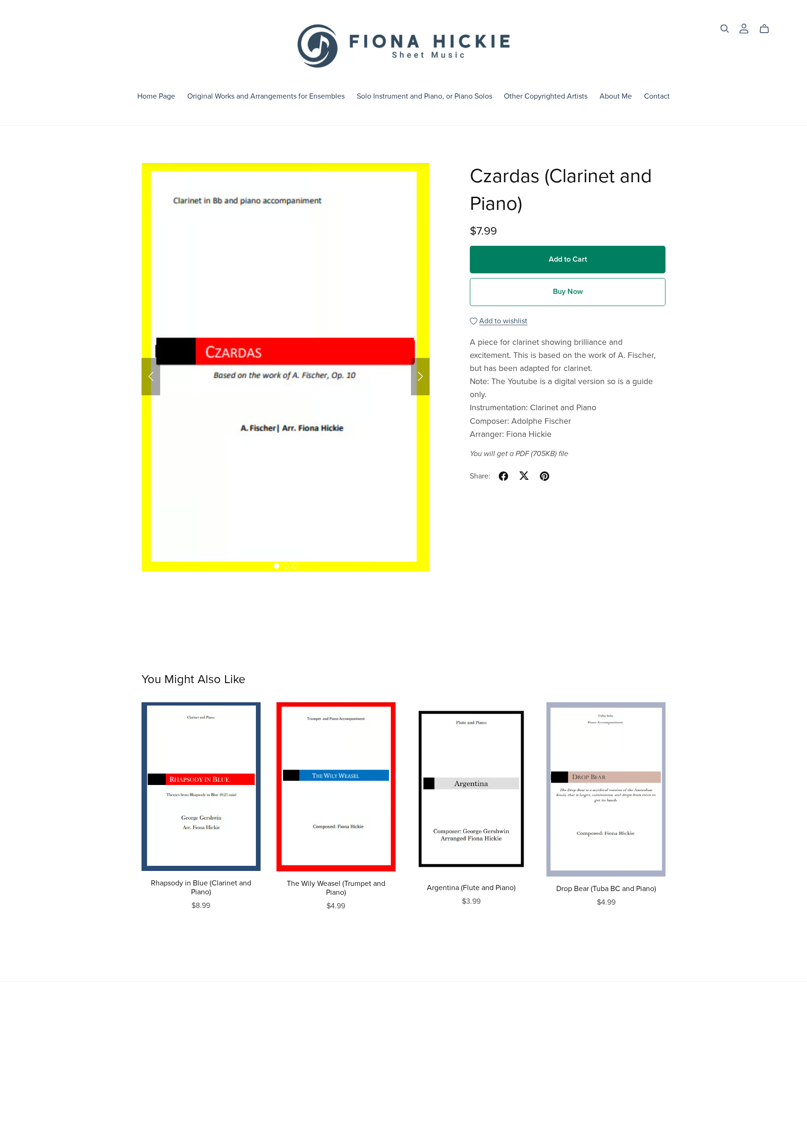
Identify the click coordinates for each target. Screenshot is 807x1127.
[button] (151, 376)
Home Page (156, 96)
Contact (657, 96)
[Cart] (768, 29)
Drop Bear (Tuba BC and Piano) (606, 888)
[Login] (744, 28)
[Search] (725, 28)
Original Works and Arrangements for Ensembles (266, 96)
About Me (616, 96)
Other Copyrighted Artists (546, 96)
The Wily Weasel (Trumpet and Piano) (336, 888)
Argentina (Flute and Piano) (471, 887)
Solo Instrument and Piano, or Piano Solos (424, 96)
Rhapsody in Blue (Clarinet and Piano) (201, 887)
